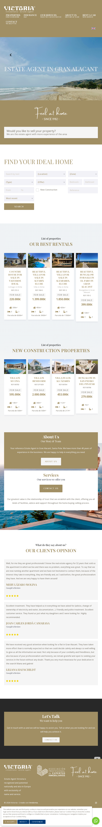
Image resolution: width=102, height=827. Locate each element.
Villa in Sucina (15, 379)
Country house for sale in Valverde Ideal (15, 277)
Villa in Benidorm (39, 379)
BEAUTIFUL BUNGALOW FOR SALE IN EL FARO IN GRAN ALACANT (87, 279)
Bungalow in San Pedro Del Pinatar (86, 381)
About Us (51, 461)
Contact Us (51, 488)
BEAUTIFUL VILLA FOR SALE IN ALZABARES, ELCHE (63, 277)
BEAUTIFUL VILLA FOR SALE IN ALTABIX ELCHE (39, 277)
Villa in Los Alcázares (63, 379)
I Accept (10, 822)
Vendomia (33, 803)
